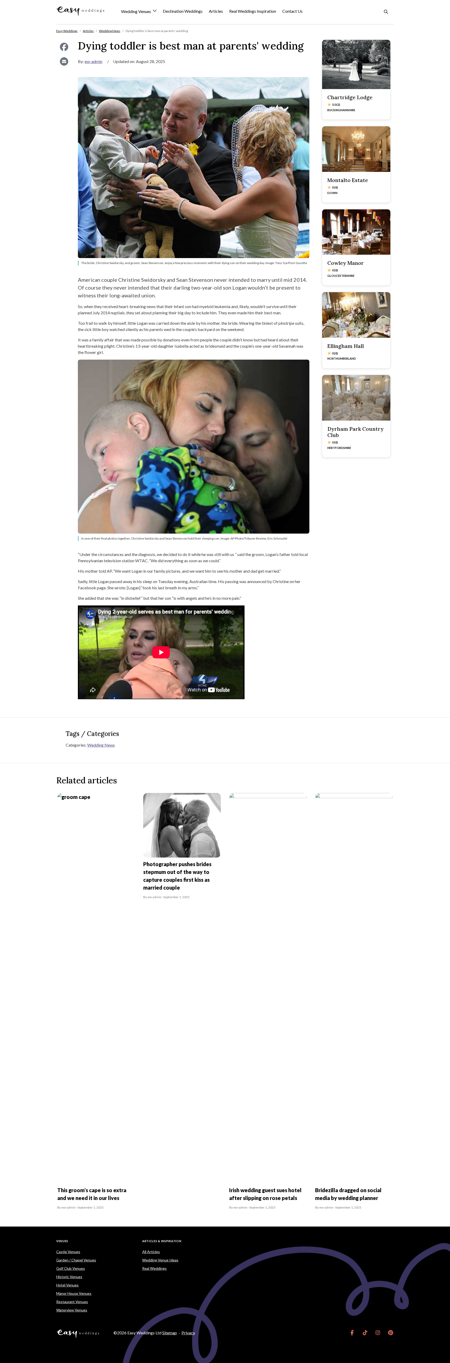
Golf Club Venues (70, 1268)
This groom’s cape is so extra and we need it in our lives (91, 1194)
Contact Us (292, 11)
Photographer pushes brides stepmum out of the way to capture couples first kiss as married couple (177, 876)
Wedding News (101, 744)
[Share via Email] (64, 61)
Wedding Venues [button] (136, 11)
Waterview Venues (71, 1310)
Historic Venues (69, 1276)
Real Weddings (154, 1268)
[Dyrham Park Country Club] (356, 398)
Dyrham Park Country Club (355, 432)
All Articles (151, 1251)
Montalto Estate (347, 180)
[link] (352, 1333)
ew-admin (93, 61)
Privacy (188, 1332)
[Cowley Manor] (356, 232)
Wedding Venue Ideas (160, 1260)
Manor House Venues (73, 1293)
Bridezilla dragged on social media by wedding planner (348, 1194)
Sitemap (169, 1332)
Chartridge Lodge (349, 97)
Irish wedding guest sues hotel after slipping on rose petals (265, 1194)
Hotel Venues (67, 1285)
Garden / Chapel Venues (76, 1260)
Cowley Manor (345, 263)
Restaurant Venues (72, 1301)
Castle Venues (68, 1251)
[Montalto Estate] (356, 149)
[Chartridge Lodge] (356, 64)
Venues (62, 1241)
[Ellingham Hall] (356, 315)
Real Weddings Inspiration (252, 11)
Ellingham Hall (345, 346)
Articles (216, 11)
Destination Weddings (183, 11)
